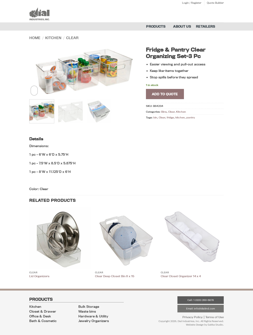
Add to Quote (165, 94)
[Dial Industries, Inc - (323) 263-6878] (40, 14)
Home (34, 38)
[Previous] (36, 70)
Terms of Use (214, 317)
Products (156, 26)
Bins (164, 111)
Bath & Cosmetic (42, 321)
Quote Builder (215, 2)
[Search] (222, 26)
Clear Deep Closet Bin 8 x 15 (114, 276)
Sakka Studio (215, 324)
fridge (170, 117)
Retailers (205, 26)
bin (155, 117)
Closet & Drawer (42, 311)
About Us (182, 26)
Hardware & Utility (93, 316)
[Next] (133, 70)
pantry (190, 117)
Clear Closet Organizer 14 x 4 (181, 276)
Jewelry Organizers (93, 321)
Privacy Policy (192, 317)
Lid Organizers (39, 276)
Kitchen (53, 38)
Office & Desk (40, 316)
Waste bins (87, 311)
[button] (191, 3)
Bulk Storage (88, 307)
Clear (72, 38)
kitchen (180, 117)
